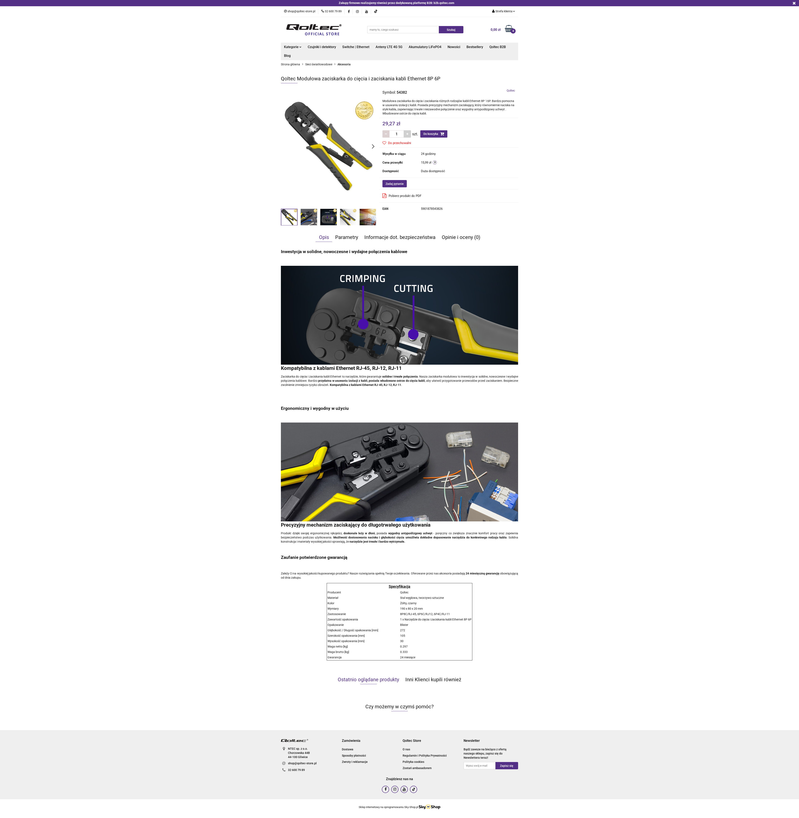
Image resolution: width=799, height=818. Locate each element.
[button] (351, 740)
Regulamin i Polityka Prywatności (425, 755)
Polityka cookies (413, 761)
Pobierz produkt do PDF (405, 196)
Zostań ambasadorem (417, 768)
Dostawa (347, 749)
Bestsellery (474, 47)
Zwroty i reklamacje (355, 761)
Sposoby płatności (354, 755)
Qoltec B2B (497, 47)
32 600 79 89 (296, 770)
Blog (287, 56)
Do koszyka (431, 134)
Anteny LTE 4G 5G (389, 47)
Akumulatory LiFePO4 (425, 47)
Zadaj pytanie (395, 183)
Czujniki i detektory (322, 47)
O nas (406, 749)
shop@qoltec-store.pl (302, 763)
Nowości (454, 47)
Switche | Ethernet (355, 47)
